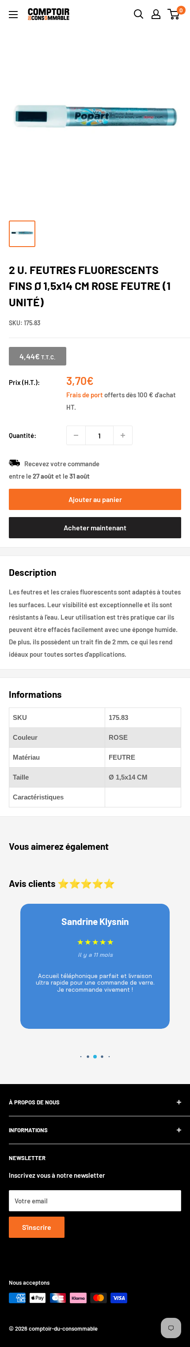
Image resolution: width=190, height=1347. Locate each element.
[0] (173, 14)
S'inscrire (36, 1227)
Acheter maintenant (95, 527)
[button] (81, 1057)
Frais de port (84, 395)
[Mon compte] (156, 14)
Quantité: (22, 435)
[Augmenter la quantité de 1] (123, 435)
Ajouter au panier (95, 499)
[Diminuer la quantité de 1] (76, 435)
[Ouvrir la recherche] (139, 14)
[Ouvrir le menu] (13, 14)
